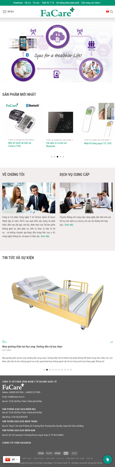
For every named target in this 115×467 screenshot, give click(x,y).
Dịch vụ (60, 458)
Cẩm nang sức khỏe (90, 2)
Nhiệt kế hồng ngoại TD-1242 (94, 143)
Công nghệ (38, 458)
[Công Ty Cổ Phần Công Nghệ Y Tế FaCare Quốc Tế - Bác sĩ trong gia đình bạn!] (57, 12)
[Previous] (8, 52)
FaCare (99, 463)
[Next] (106, 52)
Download (18, 2)
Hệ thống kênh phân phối (67, 2)
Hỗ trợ (28, 2)
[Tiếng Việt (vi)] (107, 11)
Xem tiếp (45, 236)
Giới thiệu (26, 458)
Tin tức (36, 2)
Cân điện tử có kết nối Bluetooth (53, 145)
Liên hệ (89, 458)
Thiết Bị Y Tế (48, 2)
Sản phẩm (50, 458)
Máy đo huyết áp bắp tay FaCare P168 (16, 144)
